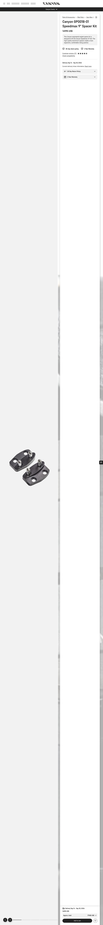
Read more (88, 66)
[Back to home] (51, 3)
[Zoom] (29, 469)
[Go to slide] (26, 920)
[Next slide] (10, 920)
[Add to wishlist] (95, 921)
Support (33, 3)
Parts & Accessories (68, 17)
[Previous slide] (5, 920)
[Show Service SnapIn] (101, 462)
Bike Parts (80, 17)
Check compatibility (68, 56)
